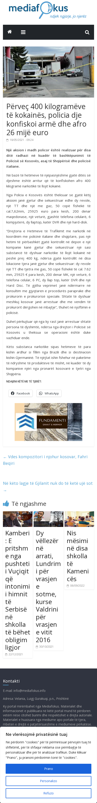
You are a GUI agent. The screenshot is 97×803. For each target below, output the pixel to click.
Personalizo (48, 781)
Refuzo (48, 793)
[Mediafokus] (9, 32)
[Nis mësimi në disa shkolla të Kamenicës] (79, 514)
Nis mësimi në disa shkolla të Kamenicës (78, 556)
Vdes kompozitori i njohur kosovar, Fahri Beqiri (45, 460)
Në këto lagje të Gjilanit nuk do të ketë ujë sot (48, 486)
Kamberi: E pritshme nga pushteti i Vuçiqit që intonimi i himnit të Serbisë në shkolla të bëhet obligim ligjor (17, 590)
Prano (48, 768)
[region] (48, 765)
